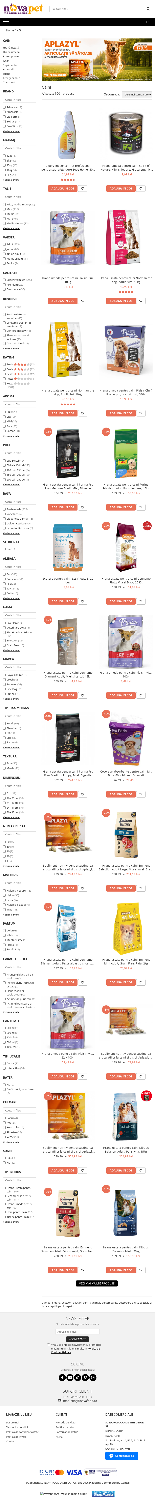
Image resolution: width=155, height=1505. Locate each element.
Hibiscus (12, 935)
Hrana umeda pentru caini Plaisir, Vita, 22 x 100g (68, 1055)
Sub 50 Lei (13, 460)
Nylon (10, 895)
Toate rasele (14, 509)
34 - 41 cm (13, 807)
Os (8, 733)
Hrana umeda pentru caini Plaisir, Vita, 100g (126, 674)
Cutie (10, 593)
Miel (9, 421)
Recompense (11, 56)
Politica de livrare (16, 1437)
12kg (9, 155)
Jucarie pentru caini (18, 1217)
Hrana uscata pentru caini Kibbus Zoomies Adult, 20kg (126, 1249)
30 (8, 842)
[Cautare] (148, 9)
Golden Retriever (17, 523)
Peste (10, 364)
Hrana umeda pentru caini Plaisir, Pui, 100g (68, 280)
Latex (10, 900)
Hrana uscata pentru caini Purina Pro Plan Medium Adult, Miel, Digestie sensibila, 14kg (68, 486)
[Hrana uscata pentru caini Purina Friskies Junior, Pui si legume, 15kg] (126, 454)
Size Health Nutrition (19, 632)
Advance (12, 107)
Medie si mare (15, 223)
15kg (9, 165)
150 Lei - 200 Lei (16, 474)
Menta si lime (15, 940)
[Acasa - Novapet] (23, 9)
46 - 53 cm (13, 798)
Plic (9, 583)
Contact (11, 1441)
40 (8, 856)
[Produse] (6, 23)
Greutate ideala (16, 343)
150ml (10, 1037)
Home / (11, 30)
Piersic (10, 945)
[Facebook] (62, 1377)
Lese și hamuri (11, 78)
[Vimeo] (85, 1377)
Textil (10, 909)
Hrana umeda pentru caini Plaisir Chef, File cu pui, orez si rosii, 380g (125, 392)
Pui (8, 412)
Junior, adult (14, 254)
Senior (10, 263)
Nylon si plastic (16, 904)
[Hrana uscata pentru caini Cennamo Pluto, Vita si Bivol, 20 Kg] (126, 548)
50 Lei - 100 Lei (15, 465)
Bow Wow (13, 126)
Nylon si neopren (17, 890)
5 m (9, 793)
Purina (11, 694)
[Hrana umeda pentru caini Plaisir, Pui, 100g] (68, 238)
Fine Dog (12, 689)
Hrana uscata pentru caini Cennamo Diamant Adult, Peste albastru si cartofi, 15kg (68, 961)
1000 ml (11, 1047)
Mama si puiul (15, 258)
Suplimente (10, 65)
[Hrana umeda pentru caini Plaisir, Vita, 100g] (126, 642)
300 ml (11, 1033)
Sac (9, 574)
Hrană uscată (11, 47)
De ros (10, 1063)
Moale (10, 768)
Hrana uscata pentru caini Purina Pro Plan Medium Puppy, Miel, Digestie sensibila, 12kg (68, 773)
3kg (9, 160)
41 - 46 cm (13, 803)
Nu (8, 1085)
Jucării (6, 60)
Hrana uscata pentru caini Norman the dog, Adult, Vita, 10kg (126, 280)
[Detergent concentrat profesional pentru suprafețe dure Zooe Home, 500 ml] (68, 135)
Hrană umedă (11, 52)
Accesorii (8, 69)
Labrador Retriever (18, 528)
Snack (10, 723)
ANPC (59, 1437)
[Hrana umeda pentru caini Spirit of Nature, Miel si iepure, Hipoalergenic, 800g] (126, 135)
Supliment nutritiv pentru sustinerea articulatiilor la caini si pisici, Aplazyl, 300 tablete (68, 1149)
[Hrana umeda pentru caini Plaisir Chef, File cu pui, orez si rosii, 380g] (126, 350)
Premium (12, 284)
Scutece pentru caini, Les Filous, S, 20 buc (68, 580)
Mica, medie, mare (17, 204)
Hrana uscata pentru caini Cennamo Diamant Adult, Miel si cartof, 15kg (67, 674)
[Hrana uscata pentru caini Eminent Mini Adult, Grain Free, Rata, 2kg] (126, 929)
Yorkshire (12, 514)
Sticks (10, 738)
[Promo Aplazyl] (97, 59)
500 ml (11, 1042)
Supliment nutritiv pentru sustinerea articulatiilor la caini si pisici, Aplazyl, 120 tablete (68, 867)
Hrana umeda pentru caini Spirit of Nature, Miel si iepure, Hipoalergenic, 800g (126, 167)
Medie (10, 214)
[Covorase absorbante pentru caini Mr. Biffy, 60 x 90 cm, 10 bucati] (126, 738)
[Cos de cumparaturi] (147, 22)
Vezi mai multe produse (97, 1283)
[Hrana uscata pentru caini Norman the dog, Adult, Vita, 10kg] (126, 238)
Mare (10, 218)
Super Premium (16, 280)
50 (8, 846)
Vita (9, 416)
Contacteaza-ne (124, 1455)
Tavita (10, 588)
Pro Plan (12, 623)
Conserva (12, 579)
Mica (9, 209)
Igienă (6, 74)
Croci (10, 679)
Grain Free (13, 645)
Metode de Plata (65, 1422)
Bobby (11, 121)
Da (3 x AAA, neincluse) (20, 1089)
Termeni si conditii (17, 1427)
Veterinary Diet (16, 627)
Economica (13, 289)
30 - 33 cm (13, 812)
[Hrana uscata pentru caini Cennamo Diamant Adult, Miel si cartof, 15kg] (68, 642)
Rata (9, 426)
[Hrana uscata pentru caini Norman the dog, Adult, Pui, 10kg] (68, 350)
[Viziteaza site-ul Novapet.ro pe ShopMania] (103, 1494)
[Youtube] (69, 1377)
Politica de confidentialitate (22, 1432)
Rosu (10, 1118)
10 (8, 851)
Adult (10, 244)
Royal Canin (14, 675)
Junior (10, 249)
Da (8, 549)
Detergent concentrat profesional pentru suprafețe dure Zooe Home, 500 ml (67, 167)
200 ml (11, 1028)
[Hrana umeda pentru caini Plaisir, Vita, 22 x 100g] (68, 1023)
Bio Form (12, 116)
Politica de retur (65, 1427)
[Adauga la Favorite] (82, 188)
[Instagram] (92, 1377)
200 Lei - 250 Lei (16, 479)
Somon (11, 431)
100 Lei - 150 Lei (16, 470)
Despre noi (12, 1422)
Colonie (11, 930)
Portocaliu (13, 1127)
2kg (9, 175)
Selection (12, 640)
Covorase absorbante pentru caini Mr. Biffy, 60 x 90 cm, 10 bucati (126, 773)
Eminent (12, 684)
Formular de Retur (67, 1432)
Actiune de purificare (19, 999)
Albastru (12, 1132)
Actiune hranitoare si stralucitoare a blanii (19, 1005)
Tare (9, 763)
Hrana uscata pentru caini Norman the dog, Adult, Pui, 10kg (68, 392)
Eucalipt (11, 949)
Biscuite (11, 728)
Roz (9, 1122)
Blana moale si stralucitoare (15, 992)
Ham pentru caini (17, 1212)
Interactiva (13, 1068)
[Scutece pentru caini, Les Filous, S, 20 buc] (68, 548)
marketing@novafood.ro (79, 1401)
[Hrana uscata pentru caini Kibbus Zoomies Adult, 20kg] (126, 1213)
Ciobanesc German (18, 518)
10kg (9, 170)
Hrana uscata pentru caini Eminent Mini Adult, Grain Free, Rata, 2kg (126, 961)
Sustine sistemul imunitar (16, 316)
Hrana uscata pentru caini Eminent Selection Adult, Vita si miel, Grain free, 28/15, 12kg (67, 1249)
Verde (10, 1137)
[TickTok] (77, 1377)
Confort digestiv (16, 330)
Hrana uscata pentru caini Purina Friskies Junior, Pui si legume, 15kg (126, 486)
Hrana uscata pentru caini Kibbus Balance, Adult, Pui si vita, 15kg (126, 1149)
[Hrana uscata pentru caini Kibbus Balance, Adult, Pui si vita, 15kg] (126, 1117)
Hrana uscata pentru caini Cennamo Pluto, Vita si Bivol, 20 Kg (126, 580)
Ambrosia (12, 112)
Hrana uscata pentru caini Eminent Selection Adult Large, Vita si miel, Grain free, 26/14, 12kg (126, 867)
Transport (9, 82)
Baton (10, 742)
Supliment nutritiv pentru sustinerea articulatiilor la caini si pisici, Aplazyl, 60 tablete (126, 1055)
